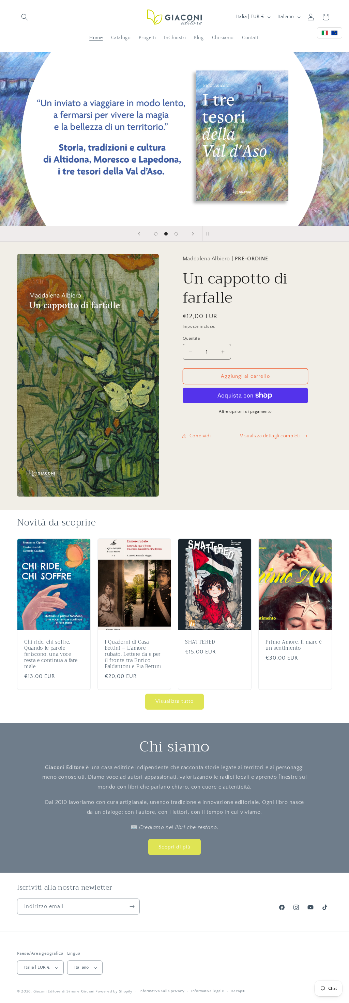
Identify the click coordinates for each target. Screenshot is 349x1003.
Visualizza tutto (174, 701)
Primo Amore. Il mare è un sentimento (293, 645)
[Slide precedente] (139, 233)
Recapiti (238, 991)
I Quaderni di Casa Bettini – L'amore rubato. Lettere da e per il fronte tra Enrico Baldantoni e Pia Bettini (133, 654)
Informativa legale (207, 991)
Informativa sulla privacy (162, 991)
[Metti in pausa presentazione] (209, 233)
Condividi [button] (200, 436)
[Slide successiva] (192, 233)
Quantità (191, 338)
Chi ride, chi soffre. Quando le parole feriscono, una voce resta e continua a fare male (50, 654)
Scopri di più (174, 847)
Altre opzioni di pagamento (245, 411)
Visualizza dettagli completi (270, 436)
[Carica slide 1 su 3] (156, 234)
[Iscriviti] (131, 907)
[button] (24, 17)
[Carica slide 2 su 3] (166, 234)
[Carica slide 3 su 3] (176, 234)
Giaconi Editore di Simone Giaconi (63, 991)
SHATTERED (200, 642)
